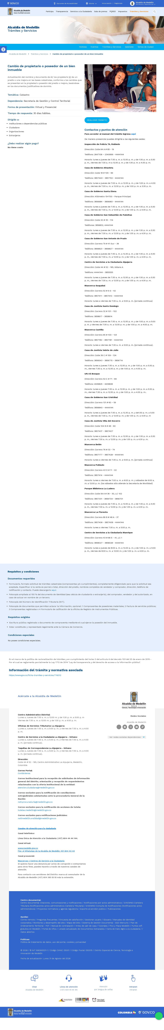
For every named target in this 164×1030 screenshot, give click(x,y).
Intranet (133, 990)
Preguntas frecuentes (47, 919)
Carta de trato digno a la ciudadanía (123, 929)
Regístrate (118, 3)
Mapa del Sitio (74, 923)
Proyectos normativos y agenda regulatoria (57, 909)
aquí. (54, 590)
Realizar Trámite (97, 120)
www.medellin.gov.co (28, 848)
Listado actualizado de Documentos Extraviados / (83, 929)
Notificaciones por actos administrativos (103, 903)
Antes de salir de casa (86, 926)
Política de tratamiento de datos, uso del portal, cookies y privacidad (53, 942)
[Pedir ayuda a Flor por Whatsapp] (159, 1016)
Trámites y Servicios (39, 54)
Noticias (83, 47)
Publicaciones (114, 909)
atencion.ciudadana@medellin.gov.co (36, 787)
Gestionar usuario (93, 919)
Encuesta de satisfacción (71, 919)
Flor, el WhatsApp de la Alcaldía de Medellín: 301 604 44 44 (46, 851)
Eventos (94, 47)
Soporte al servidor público (93, 909)
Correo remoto (28, 919)
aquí (133, 134)
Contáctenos (24, 773)
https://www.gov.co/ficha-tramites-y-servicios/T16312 (35, 675)
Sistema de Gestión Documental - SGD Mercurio (105, 923)
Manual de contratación (62, 926)
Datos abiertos (27, 932)
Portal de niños (49, 929)
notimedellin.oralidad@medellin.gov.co (37, 818)
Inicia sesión (106, 3)
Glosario (107, 919)
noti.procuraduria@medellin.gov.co (35, 802)
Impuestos (122, 11)
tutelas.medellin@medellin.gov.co (34, 810)
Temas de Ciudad (145, 47)
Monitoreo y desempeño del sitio (49, 923)
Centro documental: (29, 903)
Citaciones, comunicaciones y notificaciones (61, 903)
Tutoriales (103, 926)
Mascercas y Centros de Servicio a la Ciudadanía (41, 861)
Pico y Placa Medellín (120, 926)
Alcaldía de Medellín (17, 54)
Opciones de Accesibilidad (67, 3)
